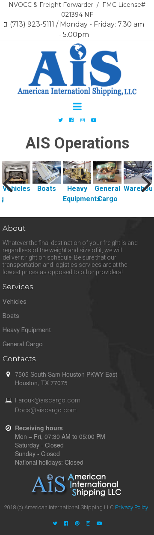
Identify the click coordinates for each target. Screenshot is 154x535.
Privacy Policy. (132, 507)
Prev (7, 183)
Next (146, 183)
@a (39, 400)
